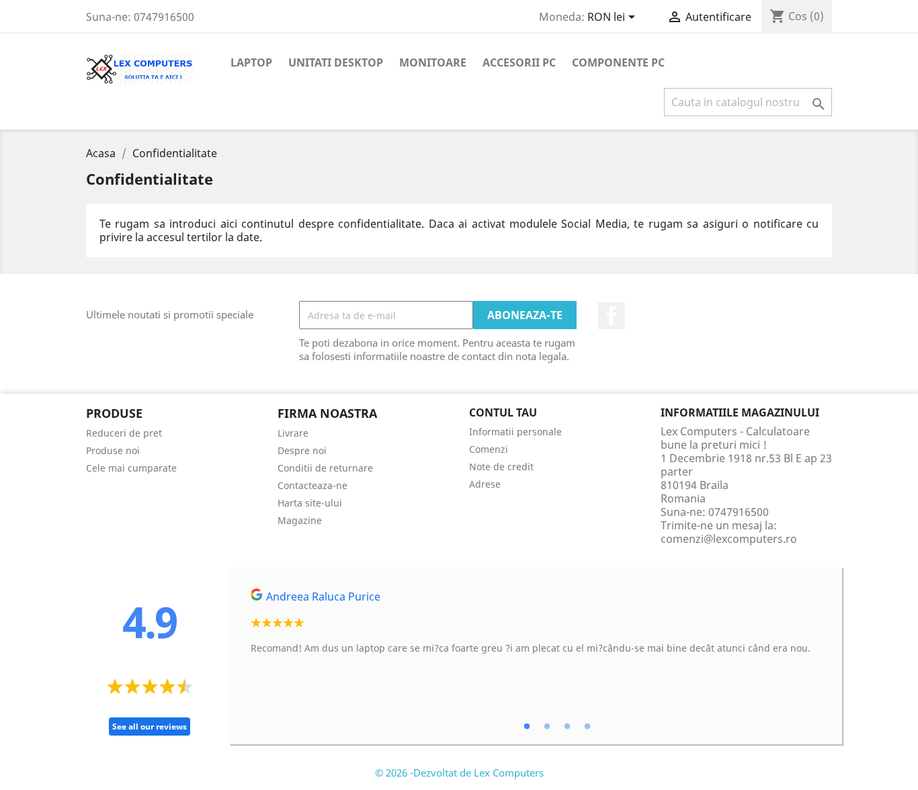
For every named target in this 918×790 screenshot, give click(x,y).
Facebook (611, 315)
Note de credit (501, 466)
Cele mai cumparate (131, 468)
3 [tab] (567, 727)
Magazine (300, 520)
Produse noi (113, 450)
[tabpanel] (536, 627)
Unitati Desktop (335, 62)
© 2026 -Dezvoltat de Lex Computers (459, 772)
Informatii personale (515, 431)
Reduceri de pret (124, 433)
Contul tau (503, 412)
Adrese (485, 484)
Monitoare (432, 62)
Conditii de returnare (325, 468)
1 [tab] (527, 727)
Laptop (251, 62)
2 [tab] (547, 727)
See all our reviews (149, 726)
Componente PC (618, 62)
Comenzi (488, 449)
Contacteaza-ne (312, 485)
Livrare (293, 433)
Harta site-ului (310, 502)
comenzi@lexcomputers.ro (729, 538)
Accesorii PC (519, 62)
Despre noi (302, 450)
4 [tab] (587, 727)
